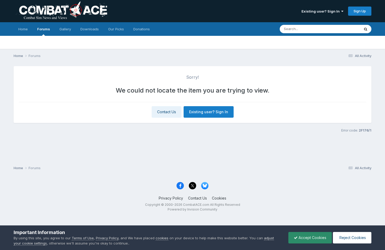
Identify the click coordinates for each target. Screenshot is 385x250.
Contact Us (166, 112)
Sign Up (360, 11)
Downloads (89, 29)
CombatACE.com (196, 205)
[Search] (365, 29)
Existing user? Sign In (321, 11)
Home (23, 29)
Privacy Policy (171, 198)
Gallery (65, 29)
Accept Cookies (312, 237)
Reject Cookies (352, 237)
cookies (162, 238)
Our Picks (116, 29)
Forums (43, 29)
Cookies (219, 198)
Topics (347, 29)
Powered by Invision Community (192, 209)
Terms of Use (83, 238)
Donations (141, 29)
